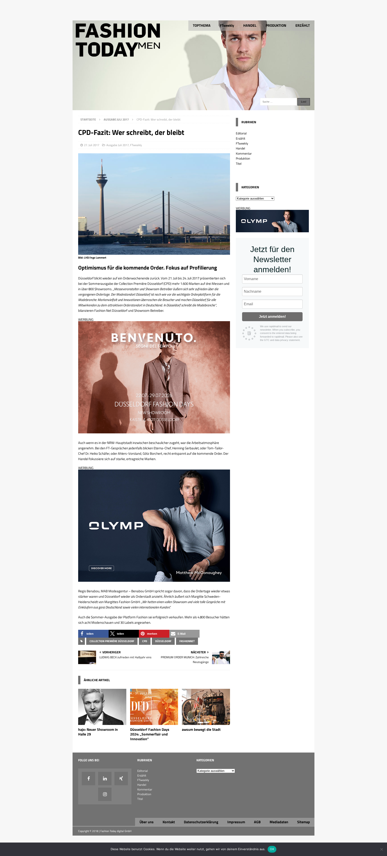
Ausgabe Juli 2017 (117, 145)
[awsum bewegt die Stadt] (206, 722)
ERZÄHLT (302, 25)
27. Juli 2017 (91, 145)
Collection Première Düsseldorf (112, 641)
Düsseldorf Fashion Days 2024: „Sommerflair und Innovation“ (149, 734)
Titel (238, 163)
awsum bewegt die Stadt (201, 729)
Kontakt (169, 822)
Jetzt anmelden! (272, 316)
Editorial (241, 133)
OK (272, 849)
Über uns (147, 822)
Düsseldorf (163, 641)
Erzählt (240, 138)
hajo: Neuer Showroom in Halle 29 (98, 732)
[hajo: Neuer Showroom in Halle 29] (102, 722)
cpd (144, 641)
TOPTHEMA (202, 25)
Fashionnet (187, 641)
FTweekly (227, 25)
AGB (257, 822)
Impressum (236, 822)
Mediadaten (279, 822)
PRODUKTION (276, 25)
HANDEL (249, 25)
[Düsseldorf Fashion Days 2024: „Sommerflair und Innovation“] (154, 722)
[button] (93, 634)
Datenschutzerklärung (201, 822)
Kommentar (244, 153)
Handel (240, 148)
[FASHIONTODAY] (193, 107)
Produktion (243, 158)
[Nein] (381, 849)
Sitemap (303, 822)
